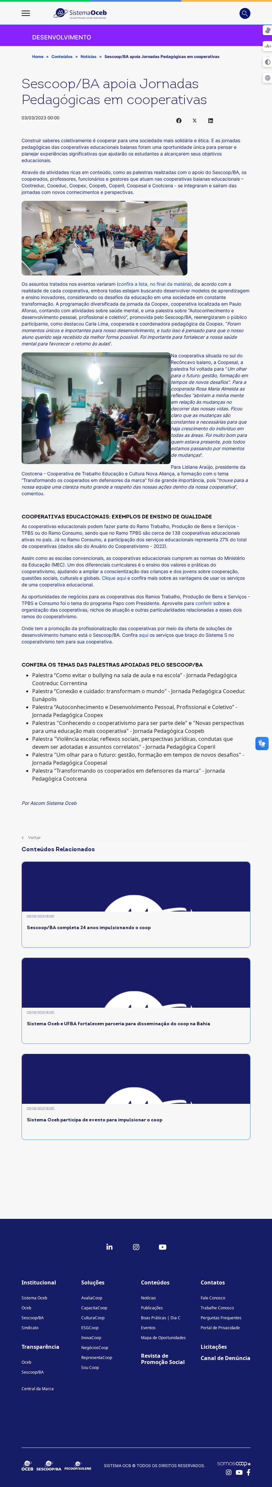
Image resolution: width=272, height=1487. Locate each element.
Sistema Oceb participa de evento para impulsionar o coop (94, 1120)
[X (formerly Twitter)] (194, 120)
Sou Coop (90, 1367)
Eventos (148, 1328)
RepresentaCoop (96, 1357)
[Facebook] (178, 120)
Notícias (148, 1298)
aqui (143, 635)
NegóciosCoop (94, 1347)
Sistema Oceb (34, 1298)
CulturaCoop (92, 1318)
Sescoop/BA (33, 1318)
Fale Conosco (213, 1298)
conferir (203, 603)
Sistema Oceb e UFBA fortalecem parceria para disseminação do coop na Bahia (118, 1024)
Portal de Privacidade (220, 1328)
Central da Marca (38, 1389)
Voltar (34, 838)
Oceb (26, 1308)
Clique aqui (114, 578)
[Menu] (26, 13)
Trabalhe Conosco (217, 1308)
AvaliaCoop (91, 1298)
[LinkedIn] (210, 120)
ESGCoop (90, 1328)
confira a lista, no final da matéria (154, 284)
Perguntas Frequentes (221, 1318)
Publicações (152, 1308)
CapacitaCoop (94, 1308)
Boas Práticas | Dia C (160, 1318)
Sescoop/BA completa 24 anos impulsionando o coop (89, 927)
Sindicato (30, 1328)
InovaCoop (91, 1337)
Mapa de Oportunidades (163, 1337)
